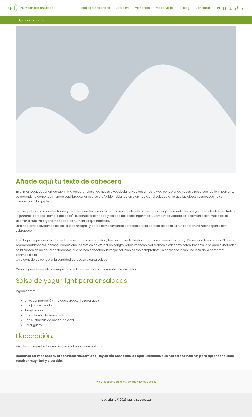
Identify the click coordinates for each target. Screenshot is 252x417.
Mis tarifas (142, 8)
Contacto (202, 8)
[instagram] (230, 8)
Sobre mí (122, 8)
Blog (186, 8)
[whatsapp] (242, 8)
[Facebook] (224, 8)
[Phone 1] (236, 8)
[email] (218, 8)
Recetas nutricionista (94, 8)
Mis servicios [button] (165, 8)
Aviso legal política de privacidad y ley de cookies (126, 381)
